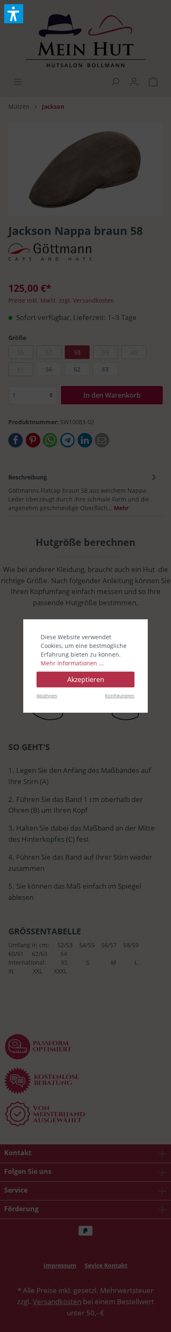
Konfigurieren (119, 695)
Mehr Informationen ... (72, 663)
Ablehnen (47, 695)
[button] (13, 13)
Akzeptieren (85, 679)
